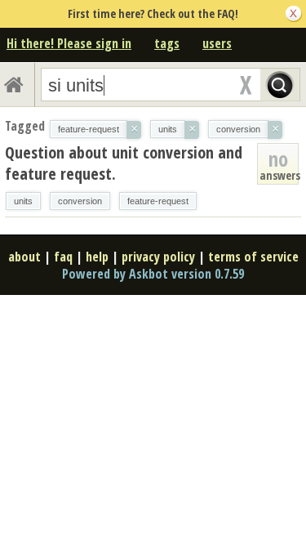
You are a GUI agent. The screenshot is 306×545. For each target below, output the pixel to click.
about (24, 257)
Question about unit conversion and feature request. (123, 163)
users (217, 43)
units (23, 201)
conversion (80, 201)
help (97, 257)
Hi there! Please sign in (69, 43)
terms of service (253, 257)
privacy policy (158, 257)
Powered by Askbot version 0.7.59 (153, 274)
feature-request (157, 201)
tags (167, 43)
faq (63, 257)
